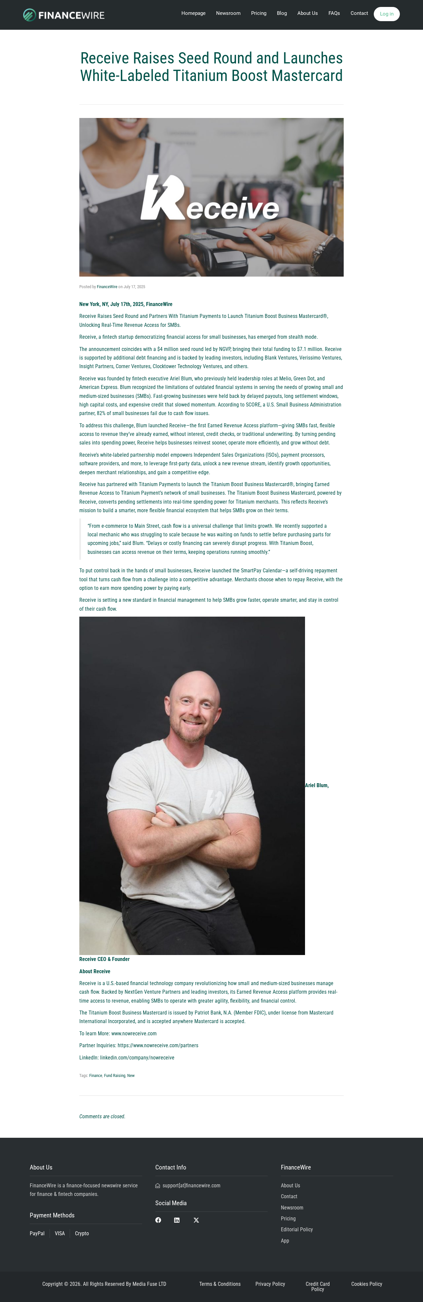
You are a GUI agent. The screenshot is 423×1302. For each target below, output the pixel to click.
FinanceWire (107, 286)
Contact (359, 13)
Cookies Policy (366, 1284)
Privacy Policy (270, 1284)
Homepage (193, 13)
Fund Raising (114, 1075)
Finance (95, 1075)
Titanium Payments (159, 484)
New (131, 1075)
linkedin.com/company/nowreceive (136, 1057)
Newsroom (228, 13)
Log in (387, 14)
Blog (282, 13)
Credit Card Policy (318, 1286)
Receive (87, 337)
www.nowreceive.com (133, 1033)
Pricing (258, 13)
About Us (307, 13)
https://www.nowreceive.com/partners (158, 1045)
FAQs (334, 13)
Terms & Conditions (220, 1284)
